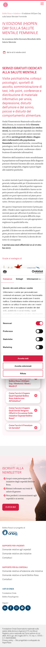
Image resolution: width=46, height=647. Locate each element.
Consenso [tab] (7, 279)
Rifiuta (23, 373)
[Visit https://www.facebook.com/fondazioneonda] (10, 608)
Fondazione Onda (9, 593)
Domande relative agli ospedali (16, 549)
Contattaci (7, 558)
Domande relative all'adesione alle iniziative (22, 571)
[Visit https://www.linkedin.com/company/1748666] (5, 608)
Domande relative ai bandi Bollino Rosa (20, 575)
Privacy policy (7, 640)
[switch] (39, 331)
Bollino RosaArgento (10, 597)
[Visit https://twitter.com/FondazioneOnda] (28, 608)
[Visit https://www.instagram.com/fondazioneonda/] (16, 608)
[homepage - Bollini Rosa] (5, 6)
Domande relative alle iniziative (16, 553)
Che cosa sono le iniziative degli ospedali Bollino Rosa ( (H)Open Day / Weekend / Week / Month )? (20, 381)
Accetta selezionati (23, 366)
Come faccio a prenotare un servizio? (20, 426)
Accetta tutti (23, 358)
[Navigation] (42, 3)
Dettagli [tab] (19, 279)
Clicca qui (10, 507)
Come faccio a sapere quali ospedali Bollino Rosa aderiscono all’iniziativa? (19, 397)
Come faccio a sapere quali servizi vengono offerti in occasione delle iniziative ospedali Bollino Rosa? (21, 413)
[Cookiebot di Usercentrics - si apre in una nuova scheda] (32, 271)
